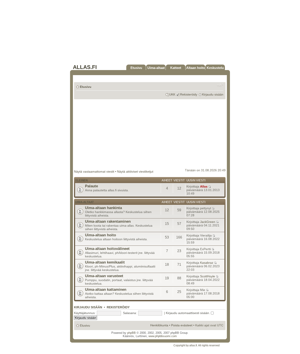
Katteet (175, 68)
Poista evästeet (181, 325)
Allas (204, 186)
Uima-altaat (156, 68)
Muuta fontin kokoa (220, 85)
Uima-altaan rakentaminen (108, 221)
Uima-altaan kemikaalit (105, 262)
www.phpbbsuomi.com (162, 336)
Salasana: (130, 313)
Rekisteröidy (188, 94)
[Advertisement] (150, 33)
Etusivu (136, 68)
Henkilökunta (159, 325)
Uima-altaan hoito (100, 235)
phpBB (131, 332)
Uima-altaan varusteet (104, 276)
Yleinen (81, 180)
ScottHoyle (207, 276)
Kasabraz (206, 262)
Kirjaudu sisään (212, 94)
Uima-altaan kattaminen (105, 289)
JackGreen (207, 222)
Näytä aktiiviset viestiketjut (135, 171)
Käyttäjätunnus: (85, 313)
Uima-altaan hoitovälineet (107, 248)
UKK (172, 94)
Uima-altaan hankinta (103, 208)
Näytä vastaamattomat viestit (94, 171)
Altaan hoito (195, 68)
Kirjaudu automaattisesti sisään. (188, 313)
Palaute (91, 186)
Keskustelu (215, 68)
